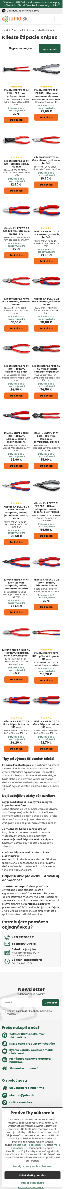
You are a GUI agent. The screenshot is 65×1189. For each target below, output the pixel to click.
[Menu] (58, 19)
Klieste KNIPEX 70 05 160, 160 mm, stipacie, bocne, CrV (16, 231)
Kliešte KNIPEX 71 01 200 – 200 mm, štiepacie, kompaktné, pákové (46, 437)
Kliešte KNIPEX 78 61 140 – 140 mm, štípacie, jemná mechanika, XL (16, 437)
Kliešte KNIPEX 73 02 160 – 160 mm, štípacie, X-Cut (46, 301)
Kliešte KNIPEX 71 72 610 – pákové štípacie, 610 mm (46, 656)
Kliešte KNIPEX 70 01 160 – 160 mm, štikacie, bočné (16, 301)
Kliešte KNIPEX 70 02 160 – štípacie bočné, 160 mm (46, 724)
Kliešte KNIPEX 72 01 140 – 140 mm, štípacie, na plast (16, 368)
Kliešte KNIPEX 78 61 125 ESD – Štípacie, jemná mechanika (46, 93)
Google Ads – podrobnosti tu (29, 1145)
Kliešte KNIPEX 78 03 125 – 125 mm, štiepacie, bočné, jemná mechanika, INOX (16, 512)
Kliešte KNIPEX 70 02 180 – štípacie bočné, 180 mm (16, 724)
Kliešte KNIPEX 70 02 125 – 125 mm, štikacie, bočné (46, 234)
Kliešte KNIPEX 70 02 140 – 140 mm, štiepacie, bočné (46, 582)
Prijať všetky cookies (32, 1175)
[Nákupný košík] (50, 19)
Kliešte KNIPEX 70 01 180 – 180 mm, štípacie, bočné (46, 160)
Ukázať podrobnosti (32, 1183)
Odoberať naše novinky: (31, 994)
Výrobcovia (49, 49)
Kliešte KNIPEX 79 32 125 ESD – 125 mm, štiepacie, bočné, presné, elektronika (46, 508)
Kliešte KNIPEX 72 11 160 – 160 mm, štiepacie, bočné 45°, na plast (16, 652)
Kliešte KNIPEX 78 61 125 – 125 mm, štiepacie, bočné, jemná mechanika (16, 584)
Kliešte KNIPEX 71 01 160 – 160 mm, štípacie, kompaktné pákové (46, 368)
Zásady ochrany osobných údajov (32, 1166)
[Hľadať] (42, 19)
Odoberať (50, 1002)
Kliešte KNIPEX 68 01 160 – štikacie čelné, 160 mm (16, 163)
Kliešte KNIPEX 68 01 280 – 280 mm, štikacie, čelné (16, 93)
